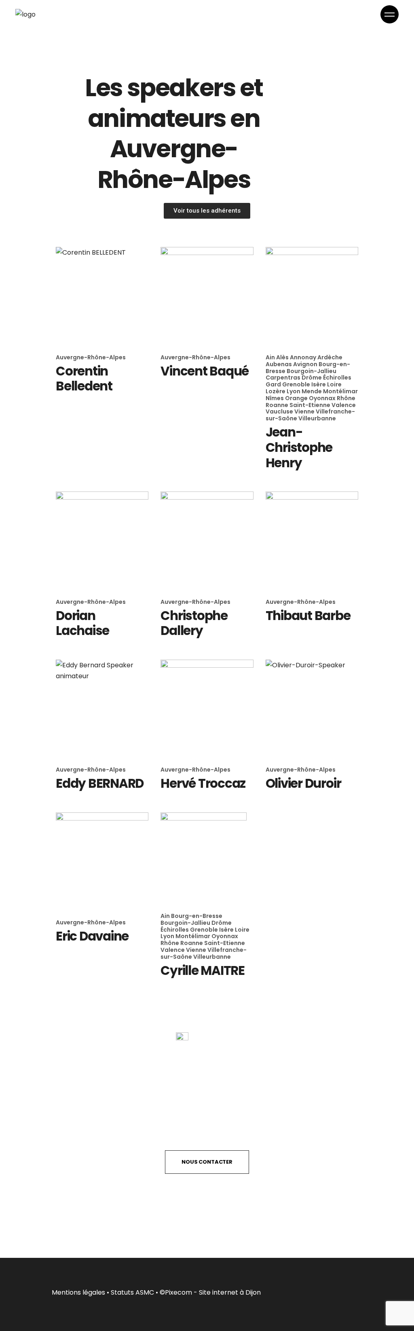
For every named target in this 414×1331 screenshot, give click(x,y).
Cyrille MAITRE (203, 970)
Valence (344, 405)
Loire (334, 384)
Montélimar (340, 391)
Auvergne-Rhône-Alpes (91, 357)
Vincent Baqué (205, 371)
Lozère (276, 391)
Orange (297, 398)
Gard (274, 384)
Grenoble (296, 384)
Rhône (346, 398)
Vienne (305, 411)
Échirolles (337, 377)
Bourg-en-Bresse (196, 916)
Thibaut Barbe (308, 615)
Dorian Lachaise (82, 623)
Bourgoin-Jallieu (311, 371)
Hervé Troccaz (203, 783)
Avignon (306, 364)
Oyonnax (323, 398)
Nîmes (275, 398)
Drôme (312, 377)
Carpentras (284, 377)
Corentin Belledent (84, 378)
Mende (312, 391)
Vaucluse (280, 411)
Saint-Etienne (310, 405)
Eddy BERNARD (100, 783)
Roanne (277, 405)
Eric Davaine (92, 936)
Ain (271, 357)
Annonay (303, 357)
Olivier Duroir (303, 783)
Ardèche (329, 357)
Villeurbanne (317, 418)
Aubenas (279, 364)
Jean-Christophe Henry (299, 447)
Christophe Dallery (194, 623)
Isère (319, 384)
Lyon (294, 391)
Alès (283, 357)
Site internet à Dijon (230, 1292)
